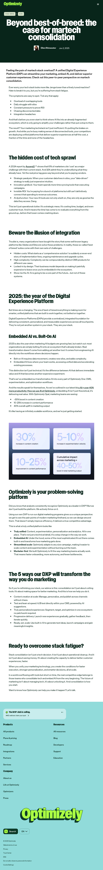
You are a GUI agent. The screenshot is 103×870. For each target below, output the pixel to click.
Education (58, 758)
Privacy (5, 849)
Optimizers (8, 791)
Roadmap (7, 744)
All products (8, 731)
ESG (4, 857)
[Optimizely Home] (12, 4)
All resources (59, 731)
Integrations (8, 751)
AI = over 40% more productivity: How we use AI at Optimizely (51, 389)
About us (7, 778)
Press (5, 798)
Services (7, 764)
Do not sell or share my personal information (17, 861)
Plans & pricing (10, 738)
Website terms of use (10, 845)
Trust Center (7, 853)
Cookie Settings (8, 865)
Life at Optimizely (11, 784)
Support (57, 751)
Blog (56, 738)
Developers (59, 744)
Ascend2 (30, 166)
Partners (7, 758)
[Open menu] (98, 4)
